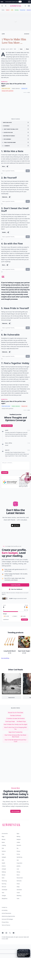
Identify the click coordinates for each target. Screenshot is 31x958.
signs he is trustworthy (15, 732)
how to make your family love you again (15, 724)
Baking (18, 836)
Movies (3, 875)
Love (18, 869)
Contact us (4, 907)
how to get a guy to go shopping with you (15, 728)
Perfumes (19, 880)
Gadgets (4, 857)
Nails (3, 878)
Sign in (3, 594)
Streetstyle (4, 889)
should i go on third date (15, 712)
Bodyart (19, 839)
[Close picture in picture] (18, 950)
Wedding (19, 895)
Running (16, 10)
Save (21, 49)
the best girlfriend (15, 715)
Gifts (12, 10)
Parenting (4, 880)
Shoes (18, 883)
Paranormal (22, 10)
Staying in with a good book (7, 90)
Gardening (19, 857)
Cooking (4, 845)
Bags (3, 836)
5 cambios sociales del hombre (15, 718)
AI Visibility (4, 910)
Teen (3, 892)
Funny (18, 854)
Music (18, 875)
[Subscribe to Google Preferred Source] (10, 482)
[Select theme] (25, 5)
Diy (17, 848)
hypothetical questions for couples (16, 287)
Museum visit (24, 88)
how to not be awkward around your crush (15, 740)
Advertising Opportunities (8, 916)
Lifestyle (4, 869)
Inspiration (19, 863)
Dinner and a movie (6, 88)
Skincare (4, 886)
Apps (18, 833)
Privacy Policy (5, 922)
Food (3, 854)
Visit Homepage (15, 811)
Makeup (4, 872)
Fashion (4, 851)
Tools (18, 898)
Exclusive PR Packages (7, 919)
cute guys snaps (10, 721)
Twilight (4, 895)
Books (3, 10)
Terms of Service (6, 925)
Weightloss (4, 898)
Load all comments (7, 425)
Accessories (5, 833)
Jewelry (18, 866)
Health (3, 863)
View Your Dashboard (16, 589)
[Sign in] (29, 6)
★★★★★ (26, 34)
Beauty (3, 839)
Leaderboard (6, 619)
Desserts (19, 845)
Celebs (18, 842)
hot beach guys (21, 721)
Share (27, 49)
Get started (24, 619)
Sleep (18, 886)
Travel (18, 892)
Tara (4, 49)
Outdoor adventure (16, 88)
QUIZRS (29, 92)
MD (15, 49)
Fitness (18, 851)
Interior (7, 10)
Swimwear (19, 889)
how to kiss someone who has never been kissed (15, 736)
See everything (5, 658)
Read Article (14, 698)
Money (18, 872)
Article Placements (6, 913)
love (3, 34)
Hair (18, 860)
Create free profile (15, 585)
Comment (4, 472)
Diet (3, 848)
